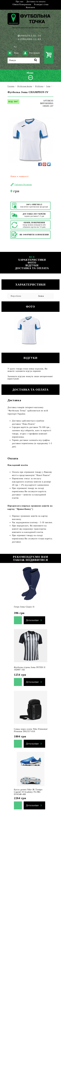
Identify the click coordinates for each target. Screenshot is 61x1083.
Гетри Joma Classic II (24, 607)
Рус (15, 47)
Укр (10, 47)
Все (32, 257)
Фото (32, 262)
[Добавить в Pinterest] (44, 164)
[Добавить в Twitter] (49, 164)
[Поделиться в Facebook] (40, 164)
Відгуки (31, 265)
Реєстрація (34, 53)
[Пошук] (36, 60)
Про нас (20, 1)
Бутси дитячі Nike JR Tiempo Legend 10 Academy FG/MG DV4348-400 (28, 792)
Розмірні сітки (41, 4)
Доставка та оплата (36, 1)
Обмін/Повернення (21, 4)
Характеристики (32, 259)
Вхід (16, 53)
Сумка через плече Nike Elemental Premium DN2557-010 (30, 730)
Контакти (30, 7)
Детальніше (32, 620)
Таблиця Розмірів (23, 185)
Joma (41, 296)
